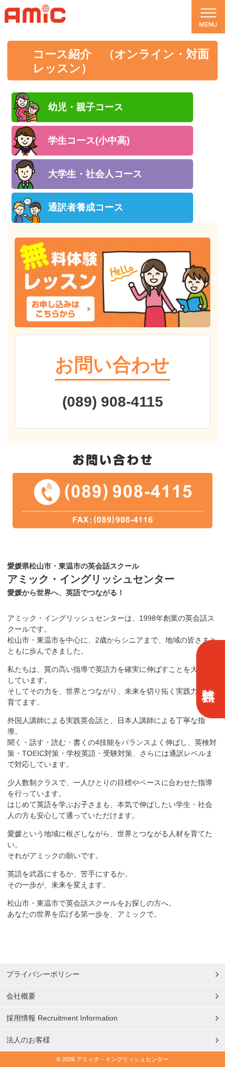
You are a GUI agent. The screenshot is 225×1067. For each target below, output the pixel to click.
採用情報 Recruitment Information (62, 1018)
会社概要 (21, 996)
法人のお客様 (28, 1040)
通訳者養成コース (85, 207)
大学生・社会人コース (95, 174)
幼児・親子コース (85, 107)
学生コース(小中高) (89, 140)
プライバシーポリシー (43, 974)
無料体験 (209, 679)
